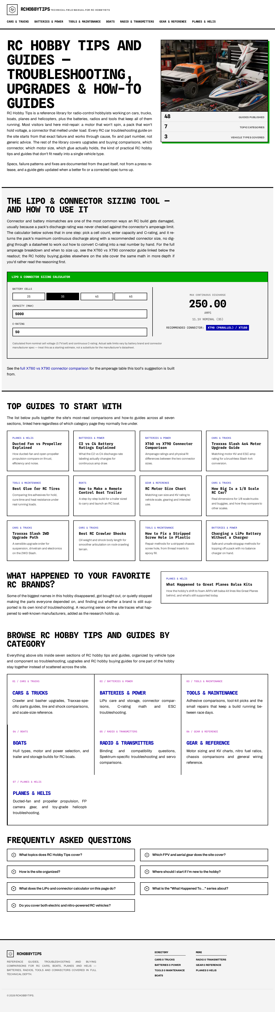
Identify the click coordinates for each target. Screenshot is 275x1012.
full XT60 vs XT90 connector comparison (54, 368)
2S (29, 296)
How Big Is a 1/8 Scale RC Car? (235, 490)
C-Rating (18, 323)
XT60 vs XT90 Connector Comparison (168, 446)
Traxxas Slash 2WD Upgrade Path (30, 535)
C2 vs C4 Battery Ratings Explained (97, 446)
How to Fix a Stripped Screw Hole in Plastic (167, 535)
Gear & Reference (172, 21)
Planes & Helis (204, 21)
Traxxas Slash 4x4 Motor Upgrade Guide (236, 446)
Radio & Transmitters (137, 21)
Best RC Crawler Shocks (102, 533)
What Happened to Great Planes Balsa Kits (209, 584)
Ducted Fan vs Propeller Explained (37, 446)
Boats (110, 21)
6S (131, 296)
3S (62, 296)
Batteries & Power (48, 21)
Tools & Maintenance (85, 21)
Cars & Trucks (18, 21)
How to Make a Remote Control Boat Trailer (100, 490)
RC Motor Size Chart (165, 488)
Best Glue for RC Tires (36, 488)
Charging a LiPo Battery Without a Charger (236, 535)
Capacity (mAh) (23, 305)
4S (97, 296)
